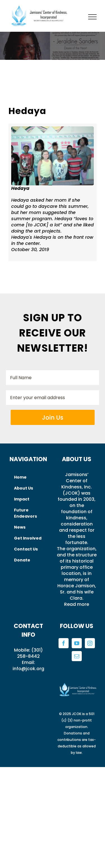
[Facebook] (64, 643)
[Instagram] (90, 643)
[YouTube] (77, 643)
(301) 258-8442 (30, 653)
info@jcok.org (28, 668)
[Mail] (77, 656)
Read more (76, 604)
